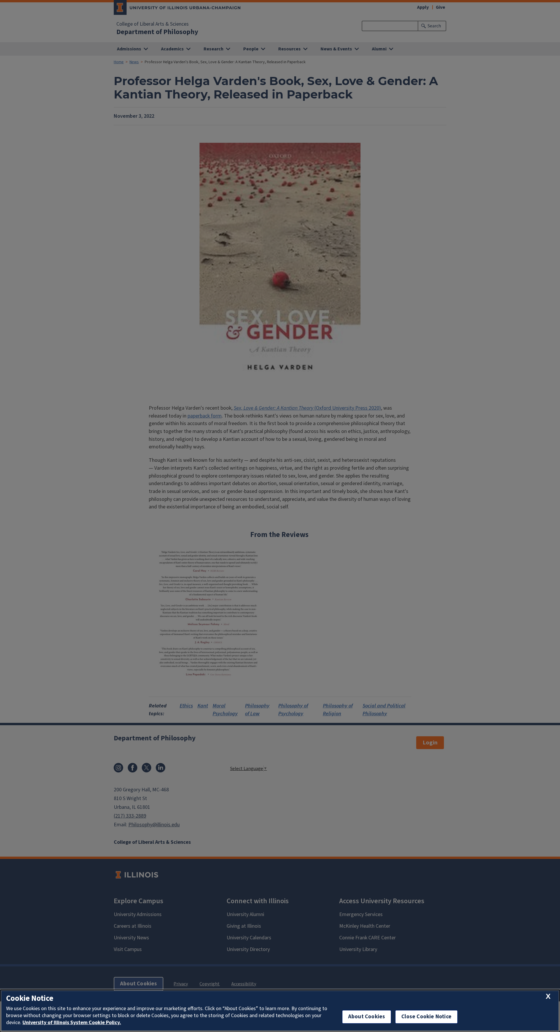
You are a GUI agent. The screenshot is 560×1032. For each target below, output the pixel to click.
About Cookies (366, 1017)
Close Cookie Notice (426, 1017)
